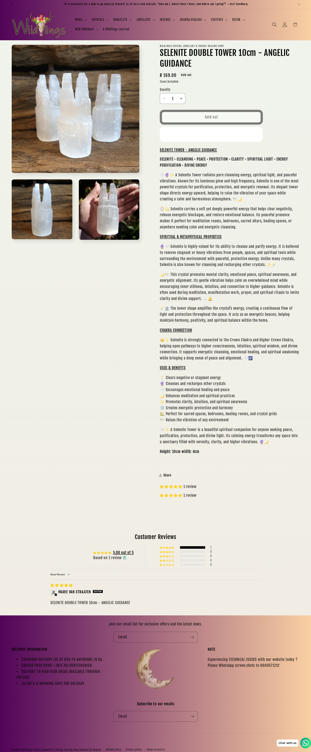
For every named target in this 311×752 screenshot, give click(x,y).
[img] (61, 585)
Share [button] (167, 475)
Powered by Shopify (90, 749)
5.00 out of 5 (123, 552)
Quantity (165, 89)
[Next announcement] (299, 4)
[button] (80, 20)
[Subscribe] (192, 637)
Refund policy (113, 749)
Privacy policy (134, 749)
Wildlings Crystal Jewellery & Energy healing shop (50, 749)
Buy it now (211, 134)
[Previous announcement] (12, 4)
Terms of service (156, 749)
